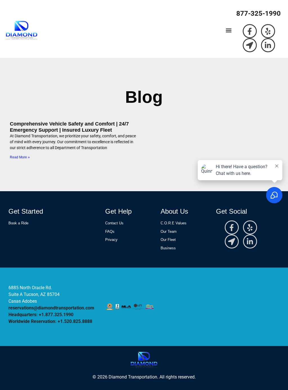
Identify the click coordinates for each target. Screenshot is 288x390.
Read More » (20, 157)
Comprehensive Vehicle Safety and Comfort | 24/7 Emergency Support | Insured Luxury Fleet (69, 127)
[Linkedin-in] (268, 45)
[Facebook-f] (250, 31)
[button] (228, 30)
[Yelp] (268, 31)
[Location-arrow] (250, 45)
